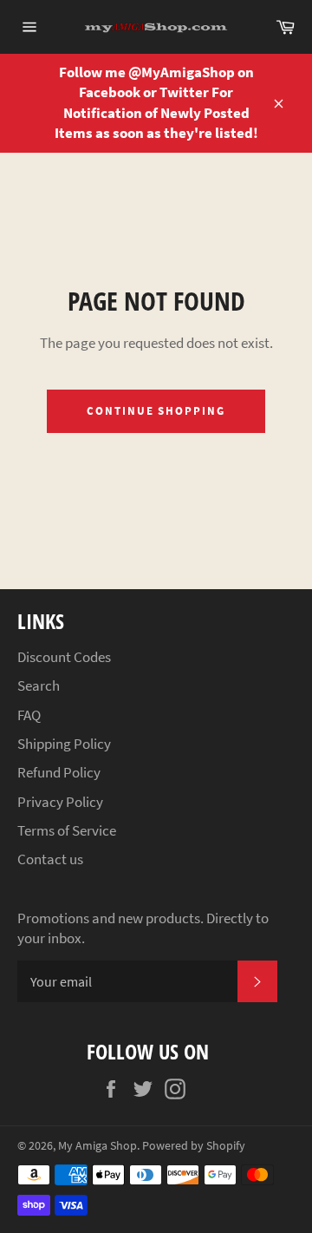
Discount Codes (64, 656)
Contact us (50, 859)
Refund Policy (59, 772)
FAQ (29, 715)
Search (38, 685)
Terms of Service (66, 830)
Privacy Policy (60, 801)
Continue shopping (156, 410)
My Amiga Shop (97, 1145)
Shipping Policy (64, 743)
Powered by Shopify (193, 1145)
